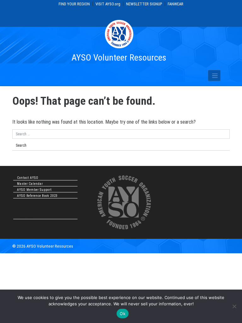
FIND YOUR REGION (74, 4)
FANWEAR (175, 4)
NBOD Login (26, 216)
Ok (122, 313)
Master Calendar (30, 183)
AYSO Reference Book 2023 (37, 195)
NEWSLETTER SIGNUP (144, 4)
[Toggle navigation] (214, 75)
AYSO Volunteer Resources (119, 57)
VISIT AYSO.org (107, 4)
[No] (234, 306)
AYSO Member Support (34, 189)
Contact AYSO (27, 177)
